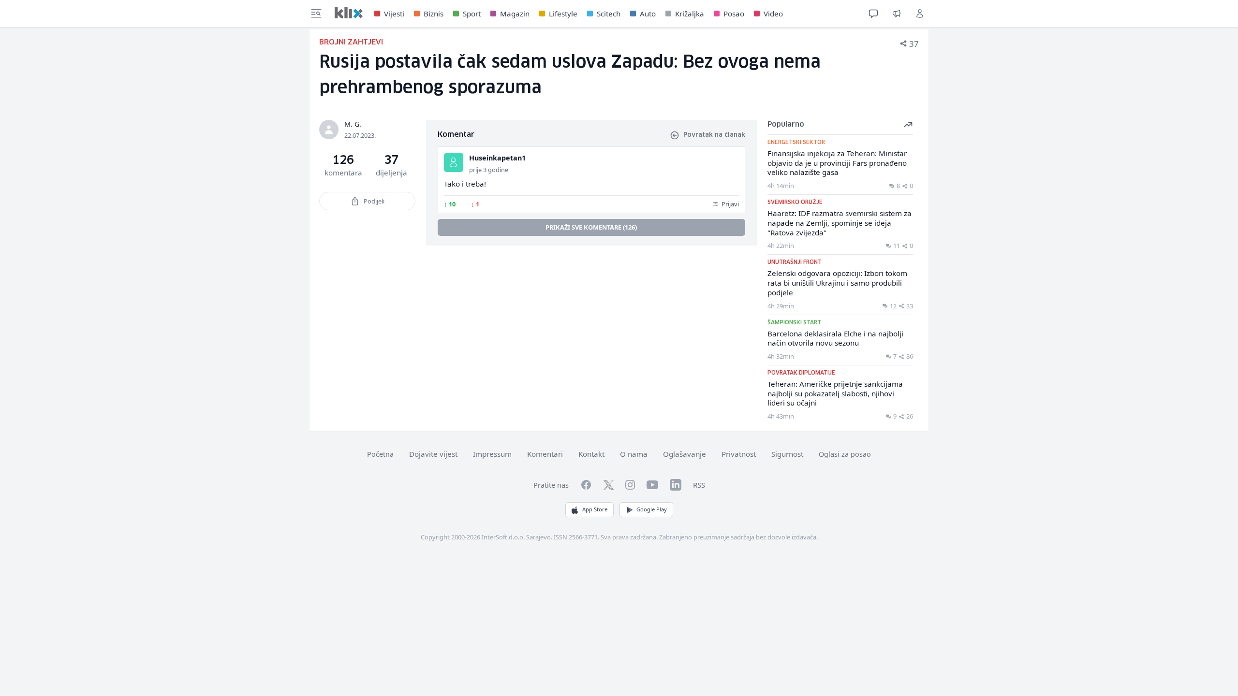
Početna (380, 454)
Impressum (492, 454)
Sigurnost (787, 454)
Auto (648, 13)
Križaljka (689, 13)
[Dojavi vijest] (896, 13)
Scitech (608, 13)
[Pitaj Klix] (873, 13)
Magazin (515, 13)
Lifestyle (563, 13)
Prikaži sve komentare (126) (591, 227)
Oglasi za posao (845, 454)
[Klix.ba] (349, 12)
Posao (733, 13)
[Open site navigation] (316, 13)
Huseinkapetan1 (497, 157)
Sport (472, 13)
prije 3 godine (488, 169)
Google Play (651, 509)
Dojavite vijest (433, 454)
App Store (594, 509)
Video (773, 13)
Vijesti (394, 13)
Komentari (545, 454)
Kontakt (591, 454)
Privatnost (739, 454)
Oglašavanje (684, 454)
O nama (634, 454)
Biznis (433, 13)
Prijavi (729, 204)
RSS (699, 485)
